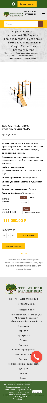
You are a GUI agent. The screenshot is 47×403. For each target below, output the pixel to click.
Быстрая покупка (13, 246)
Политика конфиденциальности (23, 364)
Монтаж (23, 373)
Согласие (37, 392)
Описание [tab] (23, 254)
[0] (39, 14)
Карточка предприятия (23, 349)
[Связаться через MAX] (13, 4)
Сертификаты (23, 335)
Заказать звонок (27, 4)
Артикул (6, 134)
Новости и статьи (23, 354)
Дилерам (23, 368)
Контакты (23, 345)
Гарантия (23, 330)
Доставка (23, 359)
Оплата (23, 378)
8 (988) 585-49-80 (26, 304)
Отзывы (23, 340)
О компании (23, 326)
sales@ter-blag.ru (26, 309)
